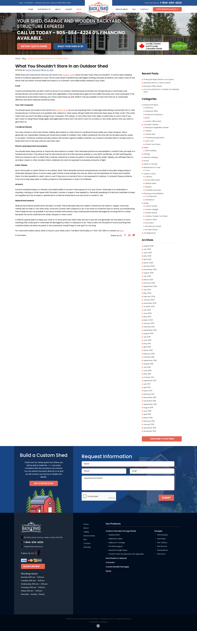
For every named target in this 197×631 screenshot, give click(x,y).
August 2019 (148, 333)
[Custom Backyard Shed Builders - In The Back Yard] (98, 7)
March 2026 (148, 263)
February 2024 (149, 296)
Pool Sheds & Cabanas (116, 558)
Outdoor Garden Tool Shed (156, 216)
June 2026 (148, 253)
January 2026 (149, 266)
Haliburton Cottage (117, 542)
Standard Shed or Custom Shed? (157, 83)
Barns (147, 118)
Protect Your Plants (152, 144)
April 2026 (147, 259)
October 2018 (149, 357)
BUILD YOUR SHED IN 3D (70, 46)
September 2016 (150, 404)
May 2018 (147, 374)
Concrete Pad (151, 196)
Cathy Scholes (33, 70)
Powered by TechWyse (98, 622)
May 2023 (147, 317)
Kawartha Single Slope (118, 550)
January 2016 (149, 424)
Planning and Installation (154, 193)
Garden (148, 131)
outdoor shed (68, 75)
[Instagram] (35, 553)
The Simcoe (162, 546)
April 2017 (147, 387)
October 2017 (149, 377)
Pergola (148, 187)
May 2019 (147, 343)
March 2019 (148, 350)
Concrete (110, 562)
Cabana (148, 177)
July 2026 (147, 249)
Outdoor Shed (151, 219)
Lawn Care (149, 141)
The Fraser (161, 538)
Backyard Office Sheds (153, 86)
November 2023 (150, 303)
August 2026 (149, 246)
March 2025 (148, 280)
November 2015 (150, 431)
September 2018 (150, 360)
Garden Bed (150, 134)
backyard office (151, 111)
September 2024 (150, 286)
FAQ (134, 9)
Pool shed (149, 223)
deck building (150, 150)
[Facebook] (39, 553)
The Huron (161, 554)
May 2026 (147, 256)
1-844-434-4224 (171, 3)
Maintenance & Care (152, 167)
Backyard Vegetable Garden (157, 127)
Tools (147, 170)
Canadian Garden (151, 124)
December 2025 (150, 269)
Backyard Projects (151, 105)
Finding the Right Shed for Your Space (159, 79)
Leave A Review (31, 566)
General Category (151, 157)
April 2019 (147, 347)
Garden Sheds (151, 213)
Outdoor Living (149, 174)
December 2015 (150, 428)
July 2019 (147, 337)
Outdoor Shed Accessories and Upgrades (126, 554)
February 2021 (149, 327)
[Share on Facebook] (125, 235)
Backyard (149, 108)
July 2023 (147, 310)
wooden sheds (151, 229)
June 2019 (147, 340)
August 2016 (148, 407)
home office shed (152, 180)
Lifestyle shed (150, 183)
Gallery (68, 9)
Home (30, 9)
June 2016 (147, 411)
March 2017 (148, 391)
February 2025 (149, 283)
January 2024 (149, 300)
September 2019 (150, 330)
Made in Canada (150, 164)
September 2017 (150, 380)
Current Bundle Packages (117, 566)
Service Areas (122, 9)
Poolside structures (153, 190)
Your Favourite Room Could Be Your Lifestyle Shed (161, 90)
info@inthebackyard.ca (33, 546)
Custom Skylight (151, 209)
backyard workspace (154, 114)
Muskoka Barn (114, 535)
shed (50, 465)
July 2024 (147, 290)
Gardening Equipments (154, 137)
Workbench (149, 200)
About (58, 9)
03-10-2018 (48, 70)
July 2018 (147, 367)
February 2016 (149, 421)
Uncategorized (150, 233)
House (146, 161)
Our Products (44, 9)
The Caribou (162, 542)
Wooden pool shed (153, 226)
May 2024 (147, 293)
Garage (147, 154)
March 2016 (148, 418)
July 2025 (147, 276)
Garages (158, 531)
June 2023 (148, 313)
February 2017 (149, 394)
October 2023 (149, 306)
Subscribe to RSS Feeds (162, 438)
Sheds (146, 203)
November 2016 (150, 401)
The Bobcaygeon (116, 546)
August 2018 (148, 364)
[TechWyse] (98, 626)
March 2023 (148, 320)
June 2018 (147, 370)
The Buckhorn (162, 550)
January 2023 (149, 323)
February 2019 (149, 354)
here (121, 230)
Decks (146, 147)
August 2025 (149, 273)
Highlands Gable (115, 538)
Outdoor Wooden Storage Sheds (121, 531)
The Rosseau (162, 535)
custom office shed (153, 121)
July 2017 (147, 384)
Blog (79, 9)
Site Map (87, 547)
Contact (144, 9)
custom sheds (151, 206)
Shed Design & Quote (166, 9)
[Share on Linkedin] (129, 235)
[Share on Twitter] (133, 235)
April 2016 (147, 414)
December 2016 (150, 397)
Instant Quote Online (34, 46)
